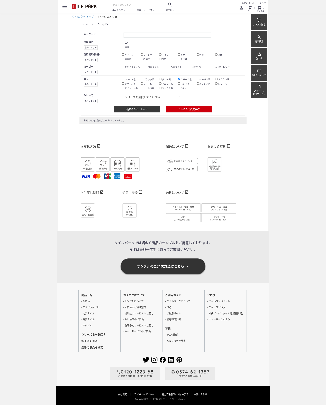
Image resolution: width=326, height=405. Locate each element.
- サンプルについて (133, 301)
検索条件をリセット (137, 109)
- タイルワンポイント (218, 301)
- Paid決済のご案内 (133, 319)
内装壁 (128, 59)
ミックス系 (167, 88)
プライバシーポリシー (143, 394)
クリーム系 (186, 79)
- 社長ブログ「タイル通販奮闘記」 (225, 313)
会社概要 (122, 394)
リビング (147, 54)
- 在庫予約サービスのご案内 (138, 325)
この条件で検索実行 (189, 109)
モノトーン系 (131, 88)
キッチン (129, 54)
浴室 (201, 54)
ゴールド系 (148, 88)
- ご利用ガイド (173, 313)
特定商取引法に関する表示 (175, 394)
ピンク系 (185, 83)
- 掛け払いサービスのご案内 (138, 313)
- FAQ (168, 307)
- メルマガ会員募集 (175, 340)
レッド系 (222, 83)
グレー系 (166, 79)
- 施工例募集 (171, 334)
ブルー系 (147, 83)
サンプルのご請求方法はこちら (163, 266)
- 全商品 (85, 301)
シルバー (185, 88)
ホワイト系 (130, 79)
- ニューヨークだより (218, 319)
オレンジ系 (204, 83)
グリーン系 (130, 83)
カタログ (261, 3)
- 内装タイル (88, 313)
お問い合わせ (248, 3)
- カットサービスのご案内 (137, 331)
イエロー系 (167, 83)
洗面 (183, 54)
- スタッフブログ (216, 307)
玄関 (220, 54)
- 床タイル (86, 325)
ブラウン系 (223, 79)
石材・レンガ (223, 67)
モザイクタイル (132, 67)
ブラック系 (148, 79)
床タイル (197, 67)
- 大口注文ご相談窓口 (134, 307)
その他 (184, 59)
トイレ (165, 54)
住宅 (127, 42)
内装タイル (153, 67)
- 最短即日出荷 (173, 319)
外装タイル (176, 67)
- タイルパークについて (177, 301)
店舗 (127, 47)
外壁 (164, 59)
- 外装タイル (88, 319)
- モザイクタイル (90, 307)
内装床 (146, 59)
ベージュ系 (204, 79)
